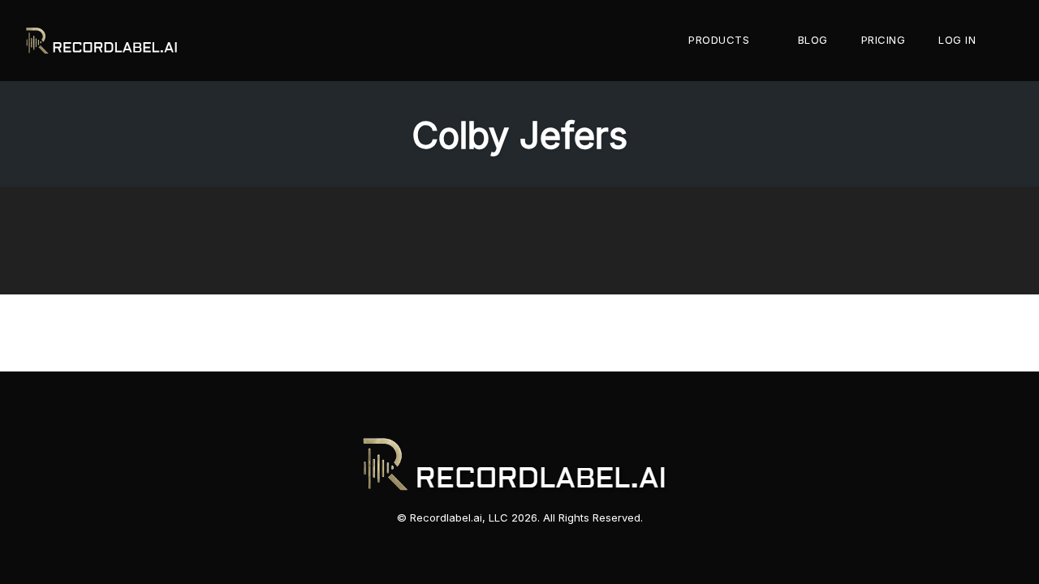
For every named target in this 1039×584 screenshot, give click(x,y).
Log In (957, 39)
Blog (813, 39)
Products (718, 39)
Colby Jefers (519, 135)
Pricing (883, 39)
